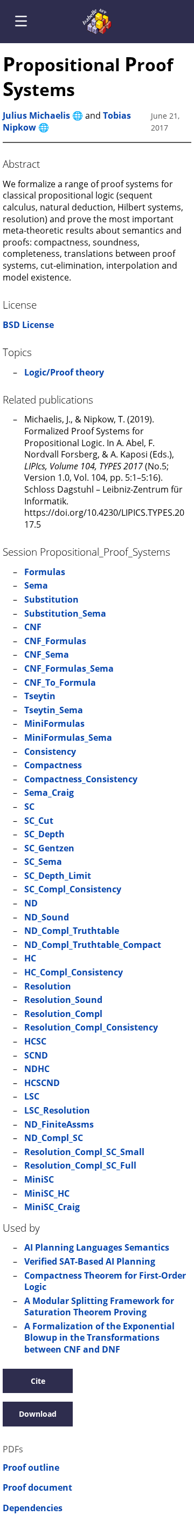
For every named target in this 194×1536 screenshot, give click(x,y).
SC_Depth (44, 834)
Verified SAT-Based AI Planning (89, 1261)
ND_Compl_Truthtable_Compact (92, 945)
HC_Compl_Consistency (73, 972)
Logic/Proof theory (64, 372)
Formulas (44, 572)
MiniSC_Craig (52, 1207)
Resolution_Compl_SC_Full (80, 1165)
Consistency (50, 751)
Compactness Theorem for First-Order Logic (105, 1281)
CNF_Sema (46, 654)
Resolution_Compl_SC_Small (84, 1152)
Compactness (53, 765)
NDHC (37, 1069)
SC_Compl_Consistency (72, 889)
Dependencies (33, 1508)
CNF (32, 627)
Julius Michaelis (36, 115)
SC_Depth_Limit (57, 876)
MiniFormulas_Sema (68, 737)
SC (29, 807)
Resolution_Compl (63, 1014)
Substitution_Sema (65, 613)
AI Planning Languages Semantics (96, 1247)
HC (30, 958)
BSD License (28, 325)
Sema (36, 585)
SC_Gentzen (49, 848)
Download (38, 1414)
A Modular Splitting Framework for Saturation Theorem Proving (99, 1307)
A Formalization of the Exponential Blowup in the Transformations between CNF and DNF (99, 1337)
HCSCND (42, 1083)
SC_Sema (43, 862)
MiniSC (39, 1179)
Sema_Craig (49, 792)
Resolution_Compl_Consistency (91, 1027)
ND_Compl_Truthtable (71, 931)
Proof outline (31, 1467)
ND (31, 903)
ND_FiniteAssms (59, 1124)
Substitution (51, 599)
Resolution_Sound (63, 1000)
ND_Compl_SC (53, 1138)
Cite (38, 1381)
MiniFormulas (54, 723)
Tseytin (40, 696)
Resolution (47, 986)
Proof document (37, 1487)
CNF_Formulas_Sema (69, 668)
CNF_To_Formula (60, 682)
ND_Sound (46, 917)
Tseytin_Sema (53, 710)
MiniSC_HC (47, 1193)
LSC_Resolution (57, 1110)
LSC (31, 1096)
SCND (36, 1055)
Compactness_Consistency (80, 779)
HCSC (35, 1041)
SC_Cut (38, 821)
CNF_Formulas (55, 641)
